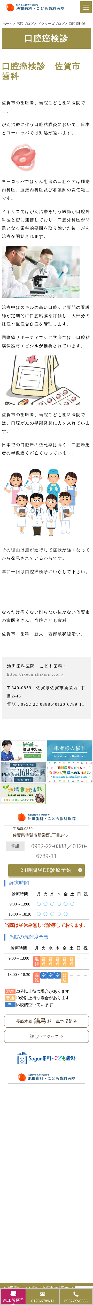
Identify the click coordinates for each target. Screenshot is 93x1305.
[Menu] (86, 7)
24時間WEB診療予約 (46, 870)
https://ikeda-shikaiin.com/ (35, 674)
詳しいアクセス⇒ (46, 1036)
